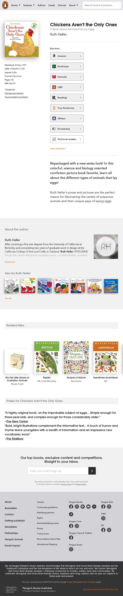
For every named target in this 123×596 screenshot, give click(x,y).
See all (8, 298)
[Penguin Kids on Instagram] (109, 506)
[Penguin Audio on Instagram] (71, 549)
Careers (40, 501)
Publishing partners (45, 512)
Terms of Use (66, 484)
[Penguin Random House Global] (14, 589)
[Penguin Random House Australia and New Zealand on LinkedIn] (94, 506)
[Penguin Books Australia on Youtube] (88, 506)
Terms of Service (88, 581)
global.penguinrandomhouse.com (100, 589)
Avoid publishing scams (48, 523)
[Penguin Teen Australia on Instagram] (77, 526)
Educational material (14, 93)
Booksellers (11, 508)
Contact (9, 514)
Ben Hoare (76, 380)
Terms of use (43, 533)
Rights (40, 517)
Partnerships (11, 533)
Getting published (15, 520)
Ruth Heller (58, 34)
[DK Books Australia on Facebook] (103, 530)
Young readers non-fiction (16, 96)
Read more (10, 261)
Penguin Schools (14, 539)
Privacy (40, 528)
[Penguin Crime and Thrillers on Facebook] (71, 538)
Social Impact (12, 545)
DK (38, 380)
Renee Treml (17, 383)
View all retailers (57, 148)
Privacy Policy (81, 484)
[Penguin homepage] (5, 5)
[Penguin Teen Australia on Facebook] (71, 526)
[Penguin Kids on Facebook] (103, 506)
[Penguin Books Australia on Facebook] (71, 506)
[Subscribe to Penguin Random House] (92, 471)
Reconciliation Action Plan (48, 538)
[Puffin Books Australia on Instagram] (103, 518)
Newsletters (11, 526)
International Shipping (47, 544)
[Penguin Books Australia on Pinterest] (83, 506)
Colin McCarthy (48, 380)
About (8, 501)
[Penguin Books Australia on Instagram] (77, 506)
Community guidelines (47, 507)
